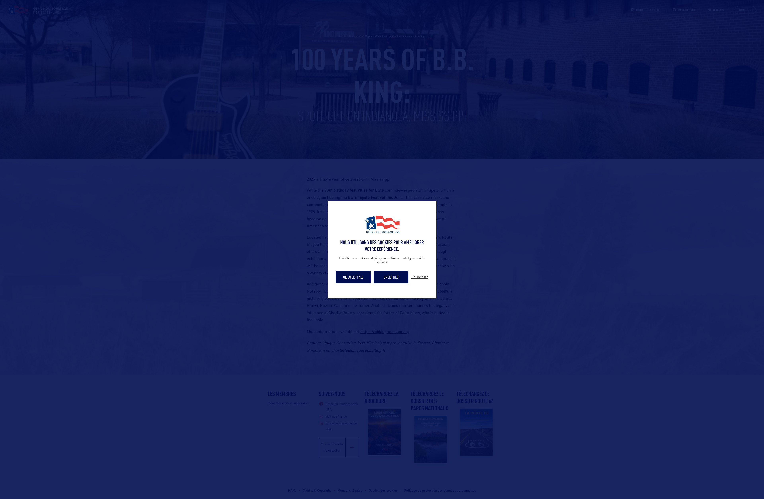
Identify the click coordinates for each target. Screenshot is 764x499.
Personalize (419, 277)
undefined (391, 277)
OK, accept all (353, 277)
